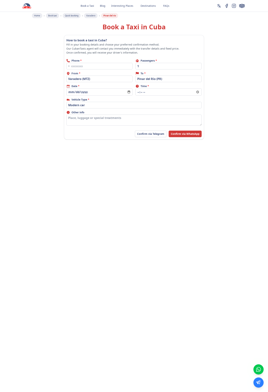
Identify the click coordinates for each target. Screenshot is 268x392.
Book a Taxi (87, 5)
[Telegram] (258, 382)
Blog (102, 5)
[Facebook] (226, 6)
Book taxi (52, 15)
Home (37, 15)
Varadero (90, 15)
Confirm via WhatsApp (185, 134)
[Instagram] (234, 6)
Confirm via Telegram (150, 134)
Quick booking (71, 15)
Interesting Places (122, 5)
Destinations (148, 5)
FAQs (166, 5)
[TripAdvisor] (242, 5)
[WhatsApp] (258, 369)
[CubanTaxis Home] (27, 6)
